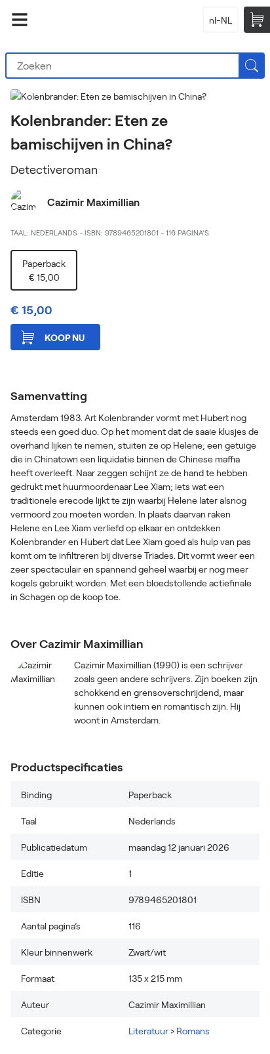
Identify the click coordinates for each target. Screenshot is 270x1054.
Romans (193, 1030)
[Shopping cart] (257, 20)
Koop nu (65, 337)
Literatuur (148, 1030)
